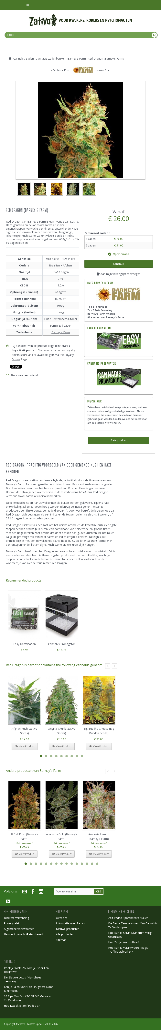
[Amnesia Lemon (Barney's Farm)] (99, 805)
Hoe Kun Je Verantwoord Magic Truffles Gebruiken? (128, 949)
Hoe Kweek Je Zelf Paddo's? (21, 1005)
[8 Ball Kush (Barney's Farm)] (24, 805)
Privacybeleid (12, 923)
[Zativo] (43, 15)
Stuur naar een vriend (24, 375)
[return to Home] (10, 58)
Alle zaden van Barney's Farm (105, 317)
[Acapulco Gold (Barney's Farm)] (62, 805)
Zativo (21, 1024)
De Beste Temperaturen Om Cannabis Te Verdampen (132, 925)
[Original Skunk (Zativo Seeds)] (62, 700)
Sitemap (61, 940)
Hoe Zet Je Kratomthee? (123, 942)
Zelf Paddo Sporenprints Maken (128, 918)
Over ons (62, 918)
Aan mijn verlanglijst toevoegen (120, 274)
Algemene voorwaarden (19, 929)
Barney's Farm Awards (101, 313)
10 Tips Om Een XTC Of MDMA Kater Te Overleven (27, 998)
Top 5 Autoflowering (99, 310)
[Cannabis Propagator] (118, 379)
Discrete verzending (16, 918)
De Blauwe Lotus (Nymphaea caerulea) (22, 979)
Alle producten (65, 934)
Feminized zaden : (97, 233)
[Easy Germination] (118, 342)
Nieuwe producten (67, 929)
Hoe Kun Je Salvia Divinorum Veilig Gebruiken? (130, 935)
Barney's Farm (60, 332)
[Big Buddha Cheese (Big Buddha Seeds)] (99, 700)
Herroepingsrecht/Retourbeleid (23, 934)
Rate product (118, 440)
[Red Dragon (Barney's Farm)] (24, 188)
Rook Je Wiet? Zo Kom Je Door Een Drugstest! (26, 970)
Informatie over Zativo (70, 923)
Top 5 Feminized (97, 306)
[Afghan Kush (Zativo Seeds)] (24, 700)
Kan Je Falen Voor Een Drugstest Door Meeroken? (28, 989)
